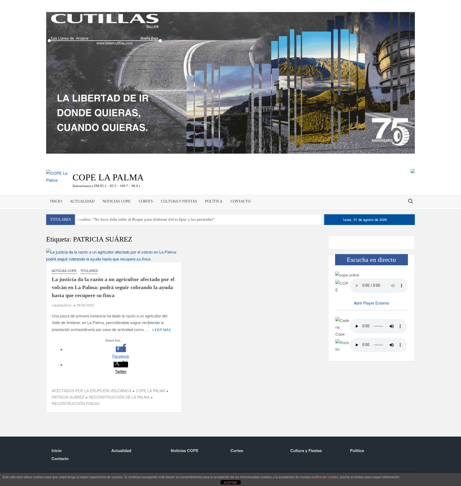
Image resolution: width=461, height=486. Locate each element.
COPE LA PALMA (150, 390)
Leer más (162, 329)
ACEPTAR (230, 482)
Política (213, 201)
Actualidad (82, 201)
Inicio (56, 201)
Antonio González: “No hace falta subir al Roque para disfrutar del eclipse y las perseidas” (137, 219)
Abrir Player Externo (371, 303)
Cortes (146, 201)
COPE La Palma (108, 177)
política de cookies (325, 477)
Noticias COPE (116, 201)
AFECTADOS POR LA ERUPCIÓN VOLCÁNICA (91, 390)
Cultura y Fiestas (179, 201)
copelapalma (61, 305)
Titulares (89, 270)
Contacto (240, 201)
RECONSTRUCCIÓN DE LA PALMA (119, 397)
